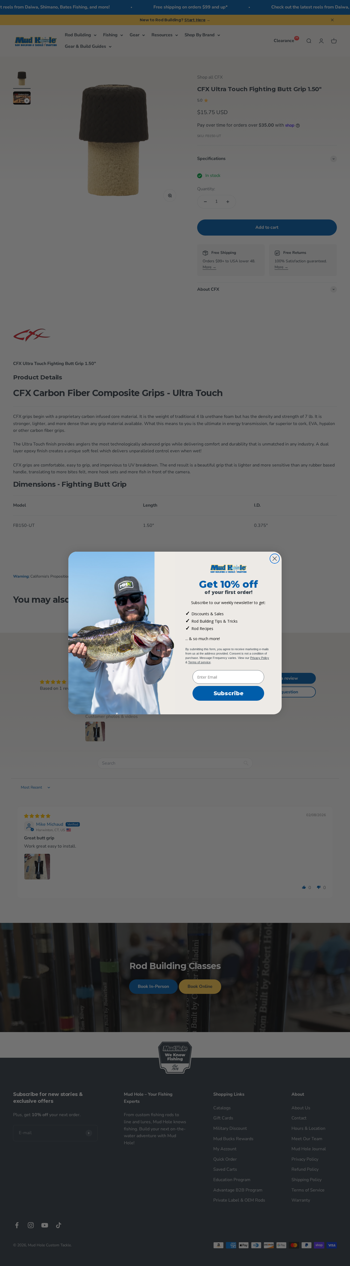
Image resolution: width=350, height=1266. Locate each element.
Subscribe (228, 693)
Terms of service (199, 662)
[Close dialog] (274, 558)
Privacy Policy (259, 657)
